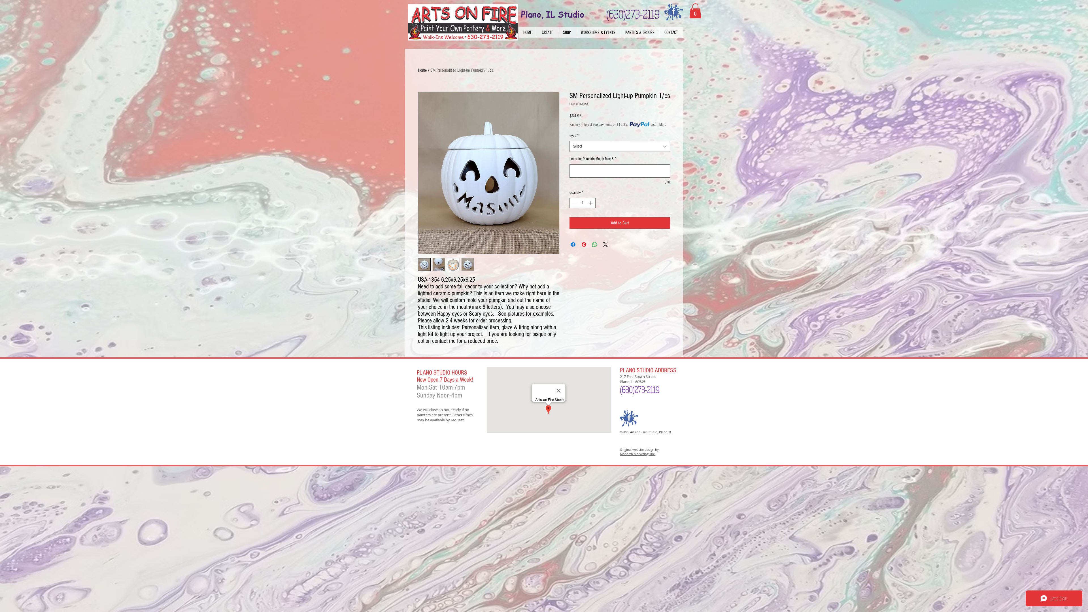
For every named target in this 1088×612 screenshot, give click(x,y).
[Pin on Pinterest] (584, 244)
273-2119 (647, 389)
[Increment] (591, 203)
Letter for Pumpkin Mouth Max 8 (593, 159)
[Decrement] (573, 203)
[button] (547, 32)
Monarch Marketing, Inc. (637, 454)
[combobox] (620, 146)
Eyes (574, 135)
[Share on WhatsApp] (594, 244)
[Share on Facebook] (573, 244)
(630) (627, 389)
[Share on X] (605, 244)
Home (422, 70)
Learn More (658, 124)
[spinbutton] (582, 203)
